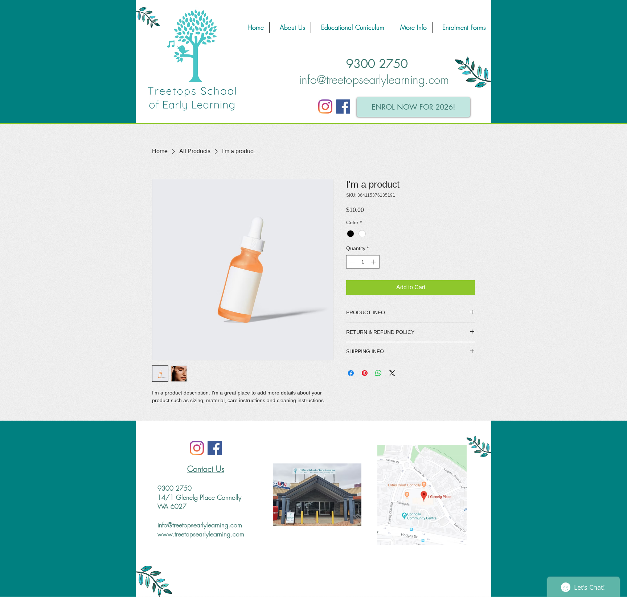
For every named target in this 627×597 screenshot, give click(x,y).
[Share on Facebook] (351, 373)
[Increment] (373, 261)
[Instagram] (325, 106)
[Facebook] (343, 106)
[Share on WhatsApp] (378, 373)
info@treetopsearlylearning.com (374, 79)
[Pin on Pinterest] (364, 373)
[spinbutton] (362, 261)
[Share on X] (392, 373)
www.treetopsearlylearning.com (200, 533)
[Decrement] (351, 261)
